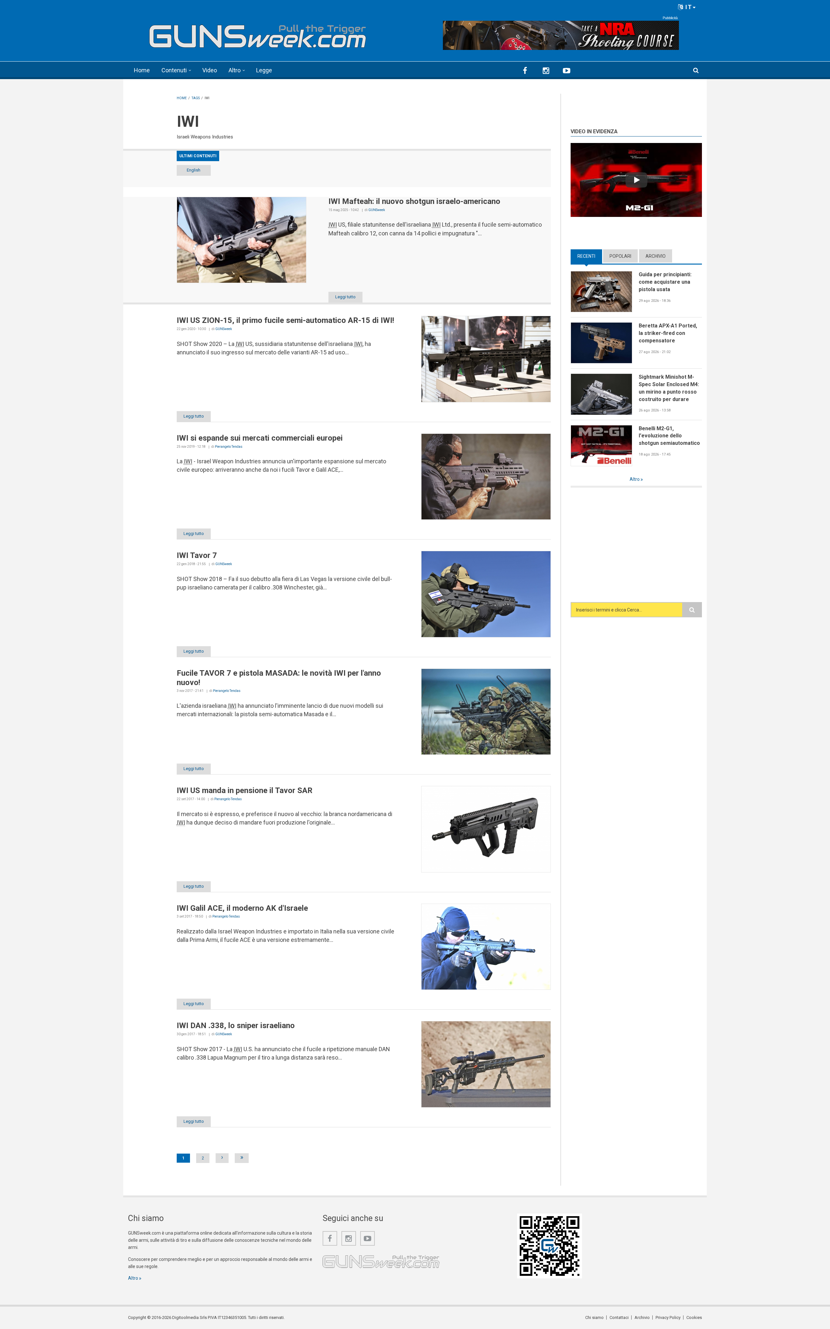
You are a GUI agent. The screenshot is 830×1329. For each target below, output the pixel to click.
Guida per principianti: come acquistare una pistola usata (665, 281)
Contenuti (174, 70)
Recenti (589, 256)
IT (687, 7)
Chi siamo (594, 1317)
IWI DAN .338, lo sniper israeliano (236, 1025)
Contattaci (619, 1317)
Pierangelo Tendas (229, 446)
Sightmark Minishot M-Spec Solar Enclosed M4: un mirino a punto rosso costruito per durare (669, 388)
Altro (235, 70)
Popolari (620, 256)
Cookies (694, 1317)
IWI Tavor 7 (197, 555)
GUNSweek (376, 210)
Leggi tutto (345, 296)
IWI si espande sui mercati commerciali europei (260, 438)
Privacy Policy (668, 1317)
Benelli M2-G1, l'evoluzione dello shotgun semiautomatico (669, 435)
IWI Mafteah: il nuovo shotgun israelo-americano (414, 201)
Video (209, 70)
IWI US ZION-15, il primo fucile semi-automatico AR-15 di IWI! (285, 320)
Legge (264, 70)
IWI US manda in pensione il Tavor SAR (245, 790)
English (193, 170)
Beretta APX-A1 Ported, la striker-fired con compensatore (668, 333)
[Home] (257, 34)
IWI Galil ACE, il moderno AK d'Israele (242, 908)
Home (142, 70)
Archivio (656, 256)
